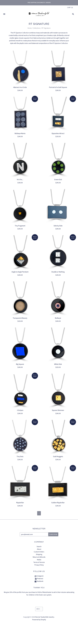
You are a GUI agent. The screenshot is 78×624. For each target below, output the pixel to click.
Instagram (39, 576)
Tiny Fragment (20, 225)
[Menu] (4, 14)
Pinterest (40, 578)
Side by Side (58, 225)
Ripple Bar (20, 502)
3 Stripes (20, 410)
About (39, 549)
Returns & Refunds (39, 557)
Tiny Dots (20, 456)
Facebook (39, 581)
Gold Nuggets (58, 456)
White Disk (58, 364)
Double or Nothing (58, 272)
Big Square (20, 364)
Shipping (39, 554)
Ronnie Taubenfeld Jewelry (44, 617)
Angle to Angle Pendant (20, 272)
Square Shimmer (58, 410)
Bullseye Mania (20, 133)
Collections (36, 28)
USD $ (38, 609)
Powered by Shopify (39, 620)
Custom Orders (39, 552)
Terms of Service (39, 562)
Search (39, 546)
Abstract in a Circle (20, 87)
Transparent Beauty (20, 318)
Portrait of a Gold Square (58, 87)
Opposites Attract (58, 133)
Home (30, 28)
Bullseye (58, 318)
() (70, 8)
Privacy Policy (39, 565)
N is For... (20, 179)
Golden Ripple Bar (58, 502)
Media (39, 560)
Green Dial (58, 179)
